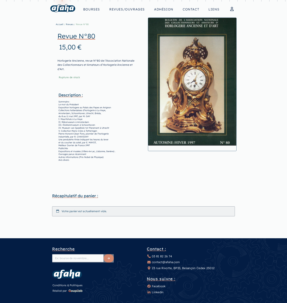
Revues (69, 24)
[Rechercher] (109, 258)
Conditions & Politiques (67, 285)
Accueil (59, 24)
